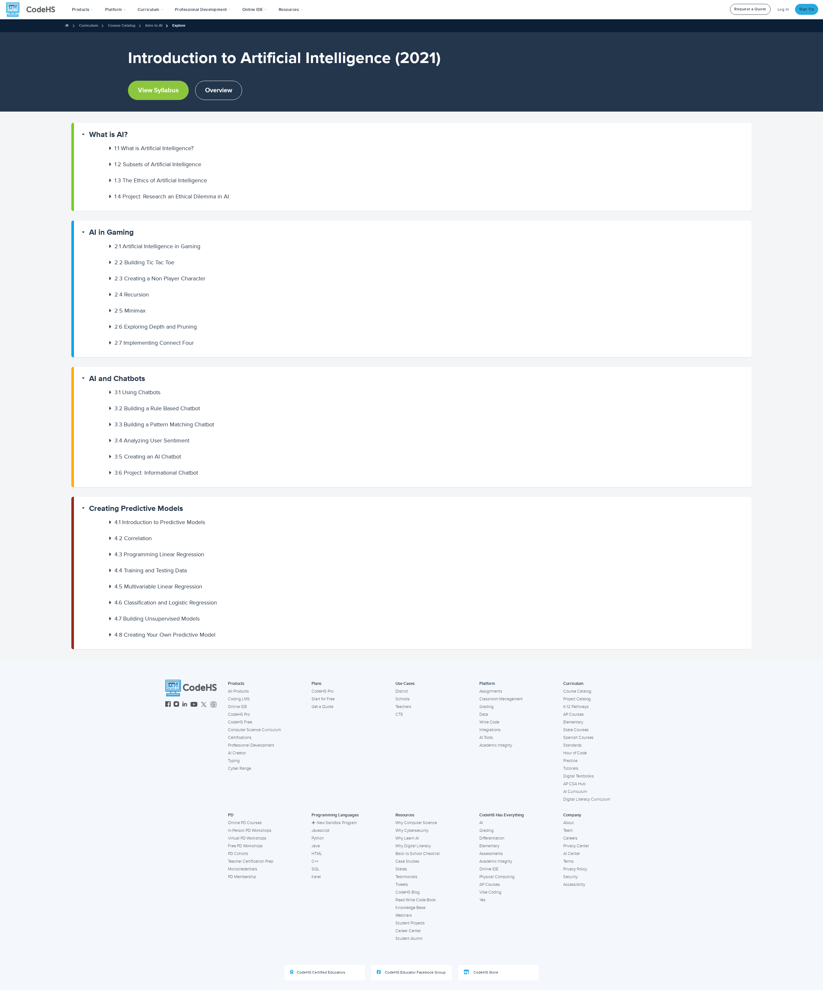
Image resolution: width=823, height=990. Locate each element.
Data (483, 714)
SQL (316, 869)
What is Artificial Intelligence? (154, 148)
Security (570, 876)
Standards (572, 745)
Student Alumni (409, 938)
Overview (218, 90)
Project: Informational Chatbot (156, 472)
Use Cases (405, 683)
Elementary (573, 722)
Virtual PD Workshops (247, 838)
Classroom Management (501, 699)
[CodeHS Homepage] (33, 9)
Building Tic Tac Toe (144, 262)
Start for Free (323, 699)
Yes (482, 900)
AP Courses (573, 714)
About (568, 822)
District (401, 691)
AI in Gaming (111, 232)
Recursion (131, 294)
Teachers (403, 706)
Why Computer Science (416, 822)
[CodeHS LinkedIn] (184, 705)
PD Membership (242, 876)
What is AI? (108, 134)
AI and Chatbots (117, 378)
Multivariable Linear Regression (158, 586)
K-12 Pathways (576, 706)
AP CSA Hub (574, 783)
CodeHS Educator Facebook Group (415, 972)
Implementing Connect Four (154, 342)
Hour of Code (575, 753)
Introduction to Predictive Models (159, 522)
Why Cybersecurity (412, 830)
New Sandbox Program (337, 822)
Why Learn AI (407, 838)
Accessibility (574, 884)
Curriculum (88, 25)
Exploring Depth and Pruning (155, 326)
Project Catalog (577, 699)
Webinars (403, 915)
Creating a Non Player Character (159, 278)
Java (316, 846)
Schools (402, 699)
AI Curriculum (575, 791)
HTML (317, 853)
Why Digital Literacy (413, 846)
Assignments (490, 691)
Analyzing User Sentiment (151, 440)
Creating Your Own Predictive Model (164, 634)
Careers (570, 838)
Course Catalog (121, 25)
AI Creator (237, 753)
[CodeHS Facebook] (168, 705)
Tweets (401, 884)
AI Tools (486, 737)
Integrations (490, 729)
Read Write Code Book (415, 900)
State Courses (576, 729)
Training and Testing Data (150, 570)
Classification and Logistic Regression (165, 602)
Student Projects (410, 923)
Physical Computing (496, 876)
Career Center (408, 930)
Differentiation (491, 838)
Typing (234, 760)
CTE (399, 714)
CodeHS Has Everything (501, 815)
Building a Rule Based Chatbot (157, 408)
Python (318, 838)
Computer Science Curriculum (254, 729)
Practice (570, 760)
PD (230, 815)
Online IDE (237, 706)
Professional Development (251, 745)
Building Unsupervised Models (157, 618)
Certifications (239, 737)
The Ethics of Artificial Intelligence (160, 180)
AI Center (571, 853)
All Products (238, 691)
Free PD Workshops (245, 846)
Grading (486, 706)
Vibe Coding (490, 892)
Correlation (133, 538)
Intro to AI (153, 25)
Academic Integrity (495, 745)
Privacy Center (576, 846)
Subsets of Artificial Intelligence (157, 164)
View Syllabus (158, 90)
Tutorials (570, 768)
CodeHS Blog (407, 892)
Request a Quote (750, 9)
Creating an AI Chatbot (147, 456)
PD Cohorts (238, 853)
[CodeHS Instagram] (176, 705)
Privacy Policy (575, 869)
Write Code (489, 722)
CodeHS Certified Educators (321, 972)
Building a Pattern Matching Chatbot (164, 424)
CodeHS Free (240, 722)
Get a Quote (322, 706)
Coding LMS (239, 699)
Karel (316, 876)
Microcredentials (242, 869)
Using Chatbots (137, 392)
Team (568, 830)
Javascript (321, 830)
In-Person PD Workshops (249, 830)
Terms (568, 861)
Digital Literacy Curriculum (586, 799)
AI (481, 822)
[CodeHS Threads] (213, 705)
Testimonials (406, 876)
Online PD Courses (245, 822)
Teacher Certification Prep (250, 861)
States (401, 869)
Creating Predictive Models (136, 508)
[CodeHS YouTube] (194, 705)
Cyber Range (239, 768)
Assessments (491, 853)
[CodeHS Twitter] (204, 705)
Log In (783, 9)
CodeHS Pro (239, 714)
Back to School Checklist (417, 853)
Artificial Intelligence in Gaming (157, 246)
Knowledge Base (410, 907)
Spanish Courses (578, 737)
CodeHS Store (485, 972)
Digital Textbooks (578, 776)
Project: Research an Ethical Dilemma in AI (171, 196)
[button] (82, 9)
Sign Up (806, 9)
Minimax (130, 310)
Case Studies (407, 861)
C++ (315, 861)
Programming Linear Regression (159, 554)
